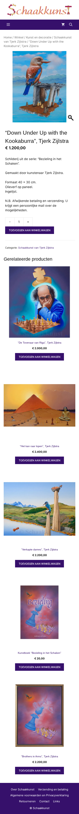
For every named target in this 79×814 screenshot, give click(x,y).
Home (8, 37)
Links (56, 801)
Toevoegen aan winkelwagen (29, 230)
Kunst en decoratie (38, 37)
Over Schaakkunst (22, 789)
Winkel (19, 37)
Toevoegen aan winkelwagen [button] (39, 356)
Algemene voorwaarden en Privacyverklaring (39, 795)
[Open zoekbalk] (71, 25)
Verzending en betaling (53, 789)
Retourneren (27, 801)
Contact (44, 801)
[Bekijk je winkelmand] (63, 25)
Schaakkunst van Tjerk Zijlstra (36, 247)
